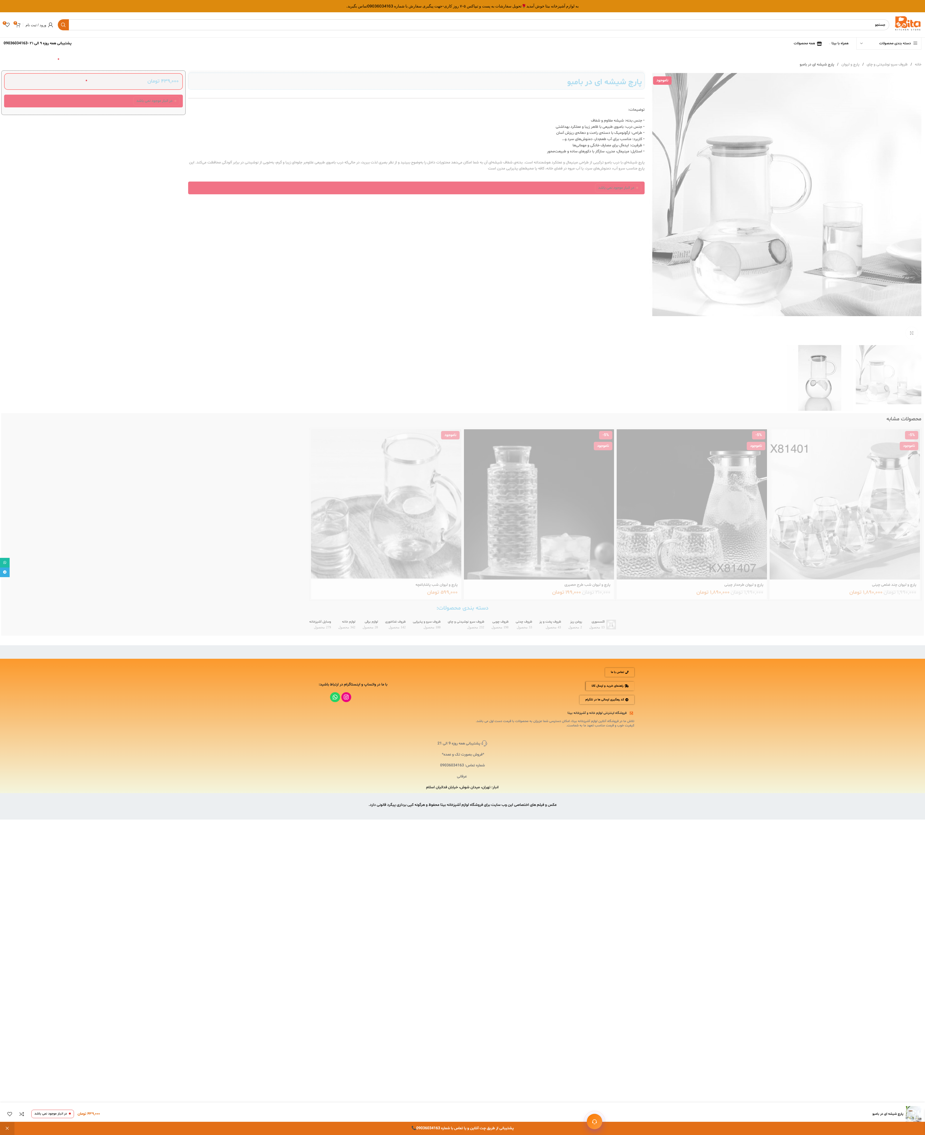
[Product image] (845, 504)
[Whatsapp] (335, 697)
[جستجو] (63, 24)
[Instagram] (346, 697)
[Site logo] (907, 24)
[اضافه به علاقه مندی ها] (10, 1114)
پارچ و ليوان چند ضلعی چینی (894, 584)
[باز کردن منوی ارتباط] (594, 1121)
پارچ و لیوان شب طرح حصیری (587, 584)
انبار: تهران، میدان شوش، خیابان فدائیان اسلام (462, 787)
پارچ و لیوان (849, 64)
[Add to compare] (22, 1114)
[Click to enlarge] (912, 333)
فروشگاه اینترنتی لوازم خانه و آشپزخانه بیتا (597, 713)
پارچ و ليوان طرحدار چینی (743, 584)
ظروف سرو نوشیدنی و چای (887, 64)
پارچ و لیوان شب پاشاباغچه (437, 584)
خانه (917, 64)
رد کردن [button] (7, 1128)
